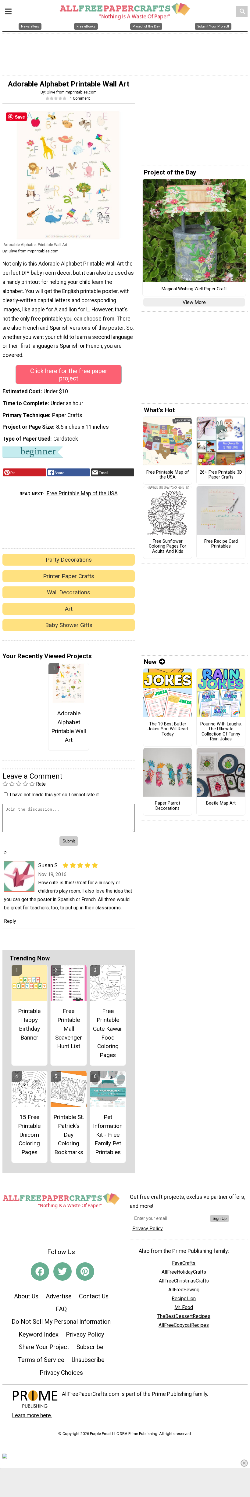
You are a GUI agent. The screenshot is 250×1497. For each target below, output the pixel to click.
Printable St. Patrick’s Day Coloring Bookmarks (68, 1135)
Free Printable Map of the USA (82, 493)
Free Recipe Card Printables (221, 544)
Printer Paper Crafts (68, 576)
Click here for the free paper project (68, 374)
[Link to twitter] (62, 1271)
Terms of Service (41, 1359)
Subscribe (90, 1347)
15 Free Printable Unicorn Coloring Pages (29, 1135)
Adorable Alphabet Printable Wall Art (68, 726)
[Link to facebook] (40, 1271)
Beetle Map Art (221, 803)
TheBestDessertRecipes (183, 1316)
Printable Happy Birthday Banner (29, 1024)
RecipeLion (184, 1298)
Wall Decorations (68, 592)
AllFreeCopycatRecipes (184, 1325)
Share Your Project (44, 1347)
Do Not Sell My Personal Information (61, 1321)
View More (194, 302)
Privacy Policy (85, 1334)
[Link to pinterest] (85, 1271)
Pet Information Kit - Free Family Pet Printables (108, 1135)
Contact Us (94, 1296)
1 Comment (80, 98)
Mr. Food (183, 1307)
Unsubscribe (88, 1359)
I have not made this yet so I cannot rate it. (55, 795)
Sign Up (219, 1218)
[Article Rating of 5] (56, 98)
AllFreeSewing (183, 1290)
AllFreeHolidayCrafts (184, 1272)
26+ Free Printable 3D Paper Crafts (221, 475)
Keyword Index (39, 1334)
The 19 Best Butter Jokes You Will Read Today (168, 729)
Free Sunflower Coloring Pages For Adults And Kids (167, 546)
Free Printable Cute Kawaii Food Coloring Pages (108, 1033)
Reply (10, 921)
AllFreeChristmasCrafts (184, 1281)
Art (69, 608)
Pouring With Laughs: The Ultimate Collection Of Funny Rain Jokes (221, 732)
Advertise (59, 1296)
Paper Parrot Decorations (167, 806)
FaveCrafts (183, 1263)
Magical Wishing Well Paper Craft (194, 289)
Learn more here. (32, 1415)
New (150, 662)
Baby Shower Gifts (68, 625)
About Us (26, 1296)
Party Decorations (69, 559)
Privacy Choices (61, 1372)
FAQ (61, 1309)
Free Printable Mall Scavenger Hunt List (68, 1028)
